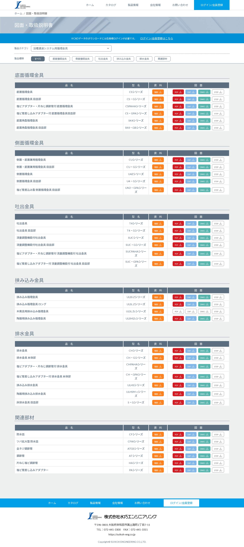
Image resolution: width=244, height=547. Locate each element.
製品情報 (133, 4)
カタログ (111, 4)
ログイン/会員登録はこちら (156, 38)
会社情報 (155, 4)
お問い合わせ (180, 4)
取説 (156, 92)
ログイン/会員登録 (212, 4)
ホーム (90, 4)
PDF (176, 92)
